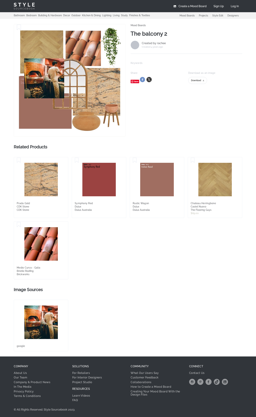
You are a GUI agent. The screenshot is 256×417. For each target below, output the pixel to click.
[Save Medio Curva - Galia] (19, 224)
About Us (20, 373)
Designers (233, 15)
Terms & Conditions (27, 396)
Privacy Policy (24, 391)
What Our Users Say (145, 373)
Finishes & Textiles (139, 15)
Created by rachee (154, 43)
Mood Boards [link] (138, 25)
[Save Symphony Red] (77, 160)
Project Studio (82, 382)
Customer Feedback (145, 377)
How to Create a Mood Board (151, 386)
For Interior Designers (87, 377)
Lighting (106, 15)
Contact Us (197, 373)
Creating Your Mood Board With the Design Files (155, 393)
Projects (203, 15)
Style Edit (217, 15)
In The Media (22, 386)
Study (124, 15)
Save (136, 81)
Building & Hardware (50, 15)
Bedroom (31, 15)
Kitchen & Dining (91, 15)
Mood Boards (187, 15)
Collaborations (141, 382)
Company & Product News (32, 382)
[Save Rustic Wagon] (135, 160)
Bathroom (19, 15)
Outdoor (76, 15)
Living (116, 15)
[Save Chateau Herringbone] (193, 160)
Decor (66, 15)
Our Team (20, 377)
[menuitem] (234, 6)
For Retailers (81, 373)
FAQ (75, 400)
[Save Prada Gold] (19, 160)
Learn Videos (81, 395)
